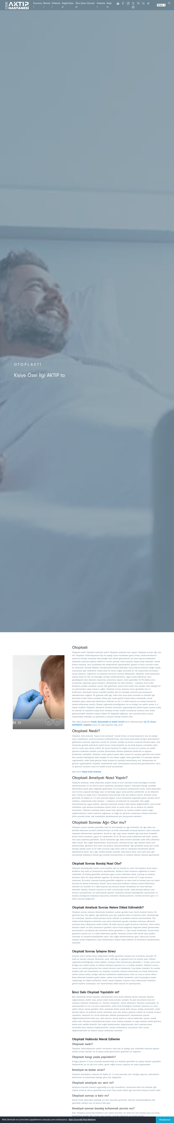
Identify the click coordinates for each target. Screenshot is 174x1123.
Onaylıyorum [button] (164, 1120)
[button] (82, 1120)
